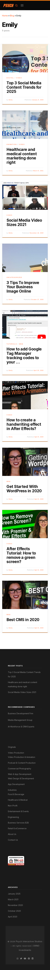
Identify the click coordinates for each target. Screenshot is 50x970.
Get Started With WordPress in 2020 (24, 488)
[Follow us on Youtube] (25, 958)
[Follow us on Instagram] (17, 958)
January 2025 (14, 894)
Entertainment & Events (18, 811)
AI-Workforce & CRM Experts (21, 726)
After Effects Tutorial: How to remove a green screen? (21, 555)
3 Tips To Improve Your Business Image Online (23, 287)
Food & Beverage (16, 794)
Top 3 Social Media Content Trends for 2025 (24, 87)
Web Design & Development (21, 778)
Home (5, 15)
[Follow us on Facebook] (29, 958)
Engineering (13, 817)
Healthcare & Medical (18, 800)
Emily (11, 100)
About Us (12, 834)
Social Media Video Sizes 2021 (24, 222)
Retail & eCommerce (17, 828)
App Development (16, 784)
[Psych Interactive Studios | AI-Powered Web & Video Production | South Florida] (8, 5)
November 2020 (15, 905)
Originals (12, 747)
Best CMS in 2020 (23, 619)
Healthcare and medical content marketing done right (22, 156)
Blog (12, 15)
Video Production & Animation (21, 757)
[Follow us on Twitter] (21, 958)
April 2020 (12, 916)
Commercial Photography (19, 768)
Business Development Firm (20, 713)
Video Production (16, 753)
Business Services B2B (18, 822)
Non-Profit (12, 805)
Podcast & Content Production (22, 763)
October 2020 (14, 911)
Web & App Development (19, 774)
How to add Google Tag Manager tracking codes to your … (24, 355)
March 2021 (13, 899)
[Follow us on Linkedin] (32, 958)
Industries (12, 790)
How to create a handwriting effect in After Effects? (24, 424)
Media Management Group (20, 720)
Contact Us (13, 840)
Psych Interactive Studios (29, 941)
